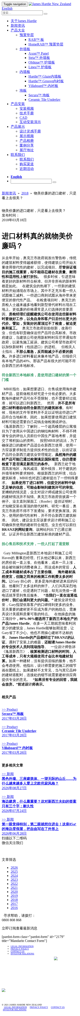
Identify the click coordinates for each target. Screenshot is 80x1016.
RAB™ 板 (36, 39)
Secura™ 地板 (39, 95)
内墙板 (25, 72)
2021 (14, 888)
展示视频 (27, 136)
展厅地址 (27, 150)
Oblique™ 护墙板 (41, 62)
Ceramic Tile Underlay (44, 99)
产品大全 (18, 30)
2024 (14, 876)
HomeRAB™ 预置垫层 (45, 44)
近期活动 (27, 169)
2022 (14, 884)
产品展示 (18, 126)
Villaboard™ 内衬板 (43, 86)
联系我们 (18, 155)
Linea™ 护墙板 (40, 67)
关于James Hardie (24, 21)
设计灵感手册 (30, 131)
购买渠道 (27, 164)
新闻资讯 (18, 25)
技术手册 (27, 113)
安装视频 (27, 108)
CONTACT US (17, 951)
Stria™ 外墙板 (39, 58)
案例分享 (27, 145)
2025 (14, 872)
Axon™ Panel (38, 53)
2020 (14, 892)
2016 (14, 908)
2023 (14, 880)
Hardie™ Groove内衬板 (46, 81)
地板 (23, 90)
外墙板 (25, 49)
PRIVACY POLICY (20, 949)
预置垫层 (27, 35)
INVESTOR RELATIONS (14, 1009)
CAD (23, 118)
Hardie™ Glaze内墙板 (44, 76)
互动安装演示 (30, 122)
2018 (24, 193)
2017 (14, 904)
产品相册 (27, 140)
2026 (14, 867)
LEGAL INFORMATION (22, 946)
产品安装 (18, 104)
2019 (14, 896)
